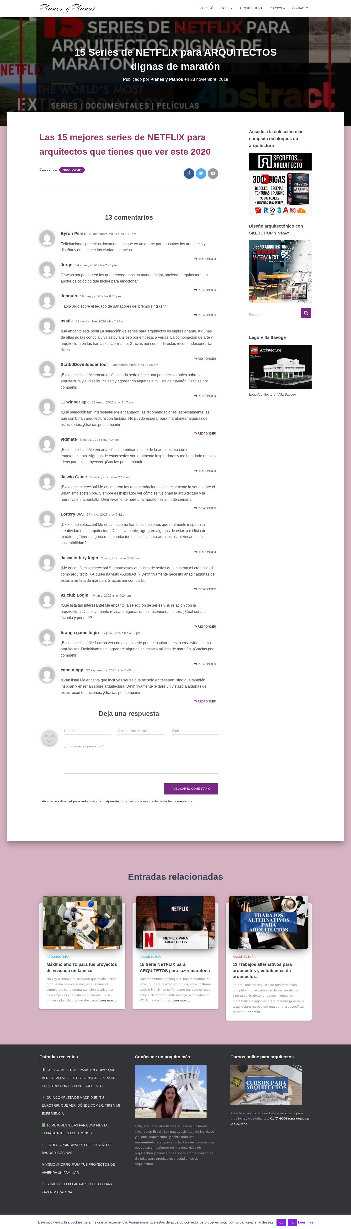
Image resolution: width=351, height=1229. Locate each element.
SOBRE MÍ (206, 8)
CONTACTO (300, 8)
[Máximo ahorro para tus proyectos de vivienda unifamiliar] (82, 922)
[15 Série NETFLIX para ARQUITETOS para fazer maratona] (175, 922)
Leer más (305, 1222)
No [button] (292, 1222)
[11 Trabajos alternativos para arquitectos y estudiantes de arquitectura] (268, 922)
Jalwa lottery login (79, 557)
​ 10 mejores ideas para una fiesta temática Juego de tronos (74, 1129)
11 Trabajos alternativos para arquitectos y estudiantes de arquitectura (262, 970)
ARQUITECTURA (251, 8)
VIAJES (225, 8)
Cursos (276, 8)
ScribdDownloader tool (84, 364)
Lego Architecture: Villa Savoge (272, 394)
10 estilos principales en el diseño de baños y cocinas (77, 1149)
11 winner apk (75, 402)
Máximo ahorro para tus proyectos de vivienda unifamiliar (78, 1169)
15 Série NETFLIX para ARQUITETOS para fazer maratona (77, 1188)
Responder (206, 259)
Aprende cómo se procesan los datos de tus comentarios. (149, 801)
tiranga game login (80, 632)
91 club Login (74, 595)
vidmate (69, 439)
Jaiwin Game (74, 476)
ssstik (67, 321)
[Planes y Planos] (67, 8)
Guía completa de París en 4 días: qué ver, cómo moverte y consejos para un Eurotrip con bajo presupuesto (79, 1078)
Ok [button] (281, 1222)
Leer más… (108, 1000)
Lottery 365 (72, 514)
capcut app (72, 670)
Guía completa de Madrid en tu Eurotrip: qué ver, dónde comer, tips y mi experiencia (81, 1105)
